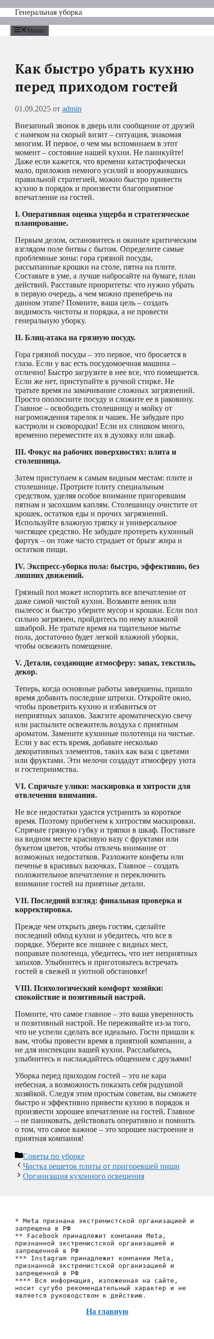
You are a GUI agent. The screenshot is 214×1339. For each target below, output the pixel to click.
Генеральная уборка (48, 12)
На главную (107, 1311)
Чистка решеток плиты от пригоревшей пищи (101, 1166)
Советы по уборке (54, 1156)
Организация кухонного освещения (83, 1176)
